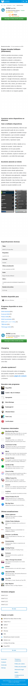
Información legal (19, 669)
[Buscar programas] (23, 1)
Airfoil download (5, 311)
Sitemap (3, 667)
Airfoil (11, 8)
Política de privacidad (20, 666)
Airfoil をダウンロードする (8, 321)
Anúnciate (4, 665)
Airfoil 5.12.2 (4, 604)
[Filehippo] (5, 1)
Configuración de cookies (19, 676)
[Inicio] (1, 5)
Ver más (14, 608)
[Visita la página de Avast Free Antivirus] (14, 15)
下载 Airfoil (4, 324)
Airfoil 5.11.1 (4, 598)
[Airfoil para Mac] (3, 10)
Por (13, 10)
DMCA (16, 672)
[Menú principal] (26, 1)
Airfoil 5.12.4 (4, 595)
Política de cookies (20, 663)
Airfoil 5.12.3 (4, 601)
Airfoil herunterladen (6, 319)
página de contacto (20, 376)
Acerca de (4, 659)
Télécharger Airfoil (6, 327)
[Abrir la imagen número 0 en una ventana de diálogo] (7, 201)
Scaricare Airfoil (5, 314)
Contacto (3, 662)
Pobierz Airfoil (5, 316)
